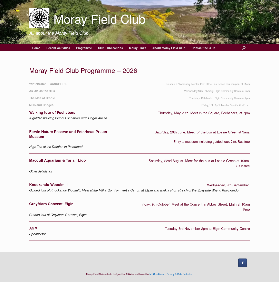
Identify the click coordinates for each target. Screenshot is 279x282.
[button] (244, 47)
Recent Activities (58, 48)
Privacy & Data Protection (179, 274)
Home (36, 48)
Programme (84, 48)
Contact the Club (203, 48)
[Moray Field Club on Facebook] (242, 262)
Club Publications (110, 48)
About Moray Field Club (168, 48)
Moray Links (137, 48)
